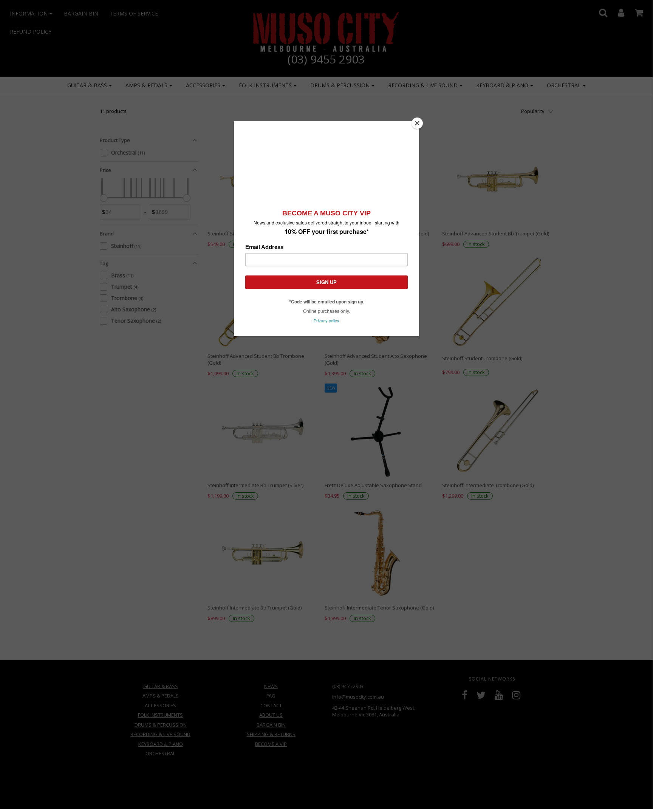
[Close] (417, 123)
